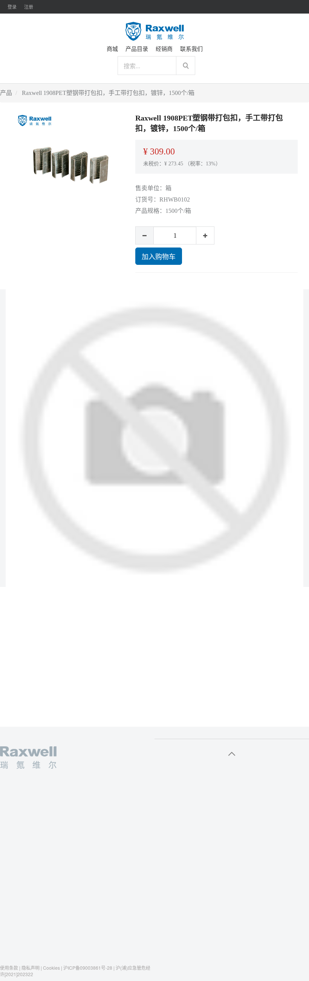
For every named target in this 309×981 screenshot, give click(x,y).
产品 (6, 93)
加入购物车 (159, 256)
